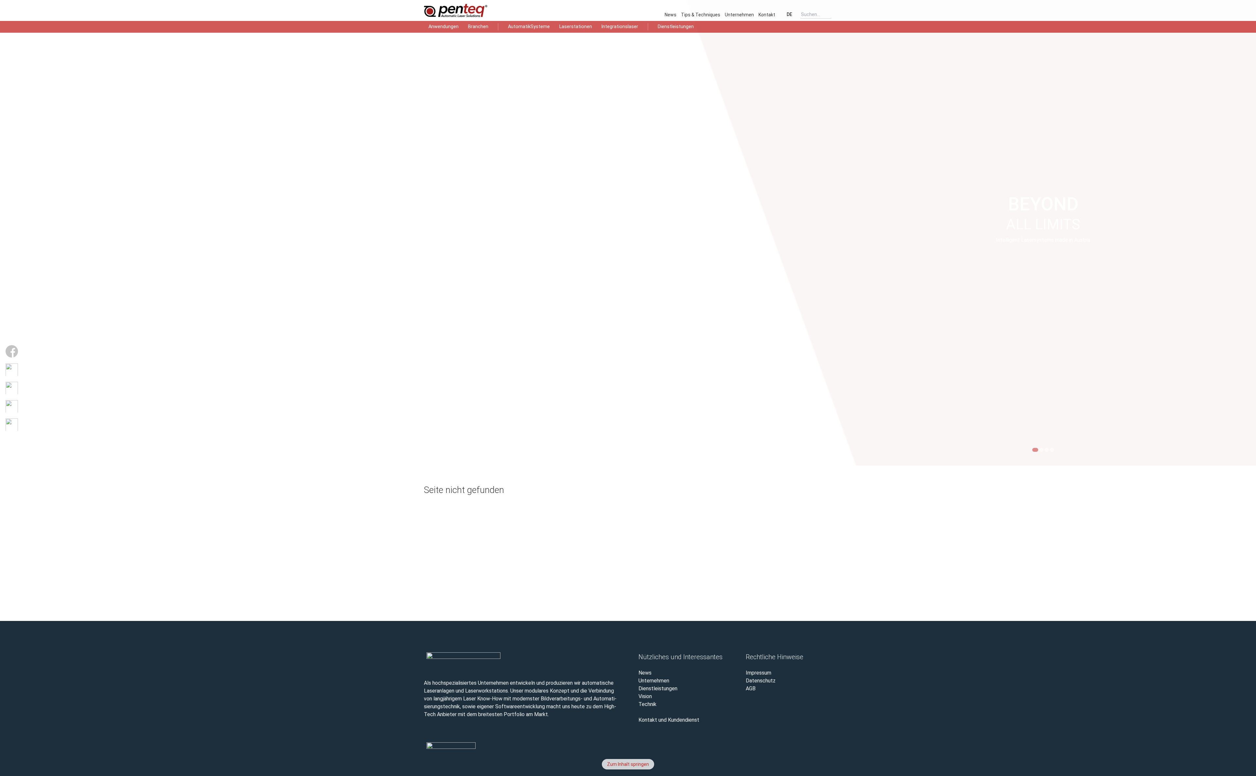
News (670, 14)
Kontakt (767, 14)
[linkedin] (783, 752)
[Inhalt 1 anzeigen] (1035, 450)
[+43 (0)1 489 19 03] (823, 752)
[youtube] (763, 752)
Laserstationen (575, 26)
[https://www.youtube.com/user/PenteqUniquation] (11, 369)
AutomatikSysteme (529, 26)
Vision (645, 696)
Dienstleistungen (676, 26)
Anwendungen (443, 26)
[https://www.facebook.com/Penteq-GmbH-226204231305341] (11, 351)
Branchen (478, 26)
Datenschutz (761, 681)
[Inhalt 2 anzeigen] (1041, 450)
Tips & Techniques (700, 14)
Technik (647, 704)
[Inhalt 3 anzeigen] (1047, 450)
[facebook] (743, 752)
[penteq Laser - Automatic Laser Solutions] (466, 10)
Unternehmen (739, 14)
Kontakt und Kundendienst (668, 720)
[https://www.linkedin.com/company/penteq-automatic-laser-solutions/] (11, 388)
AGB (751, 688)
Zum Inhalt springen (628, 764)
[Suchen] (829, 14)
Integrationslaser (619, 26)
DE (789, 14)
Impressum (758, 673)
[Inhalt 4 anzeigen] (1052, 450)
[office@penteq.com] (11, 406)
